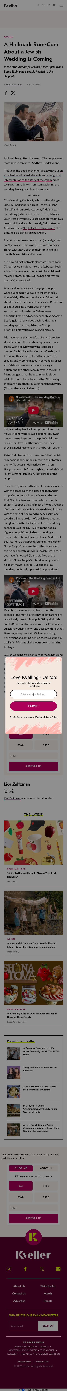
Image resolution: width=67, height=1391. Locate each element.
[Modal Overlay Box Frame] (33, 695)
